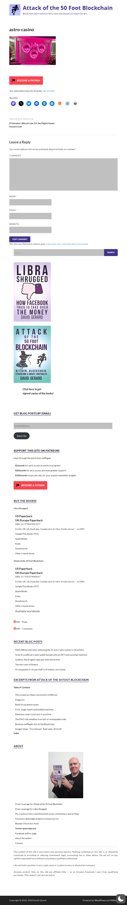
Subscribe (21, 435)
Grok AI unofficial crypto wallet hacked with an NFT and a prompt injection (51, 654)
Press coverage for (38, 804)
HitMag (113, 900)
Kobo (17, 543)
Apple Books (21, 538)
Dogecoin (19, 699)
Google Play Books (24, 533)
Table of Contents (22, 687)
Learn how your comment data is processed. (67, 244)
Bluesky (19, 823)
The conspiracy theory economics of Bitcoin (36, 694)
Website (14, 224)
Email (13, 210)
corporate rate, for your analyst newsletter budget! (45, 475)
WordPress (100, 900)
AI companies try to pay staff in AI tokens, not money (40, 669)
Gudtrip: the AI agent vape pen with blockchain (37, 659)
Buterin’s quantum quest (27, 704)
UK (24, 529)
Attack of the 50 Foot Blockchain (68, 8)
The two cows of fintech (26, 664)
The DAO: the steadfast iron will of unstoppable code (40, 719)
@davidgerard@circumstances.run (42, 818)
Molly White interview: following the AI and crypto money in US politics (49, 650)
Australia (34, 529)
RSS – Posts (21, 622)
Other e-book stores (24, 553)
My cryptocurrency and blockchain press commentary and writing (47, 813)
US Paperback (23, 516)
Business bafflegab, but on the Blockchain (35, 724)
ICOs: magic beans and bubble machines (34, 709)
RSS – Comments (24, 628)
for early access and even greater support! (40, 470)
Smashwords (21, 548)
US (28, 529)
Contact (19, 843)
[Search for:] (66, 252)
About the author (23, 838)
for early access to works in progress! (38, 465)
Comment (16, 155)
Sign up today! (49, 90)
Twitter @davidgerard (25, 828)
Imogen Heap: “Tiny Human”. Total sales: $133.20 (38, 729)
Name (13, 196)
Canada (43, 529)
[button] (120, 898)
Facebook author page (25, 833)
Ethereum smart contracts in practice (33, 714)
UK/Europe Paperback (29, 520)
